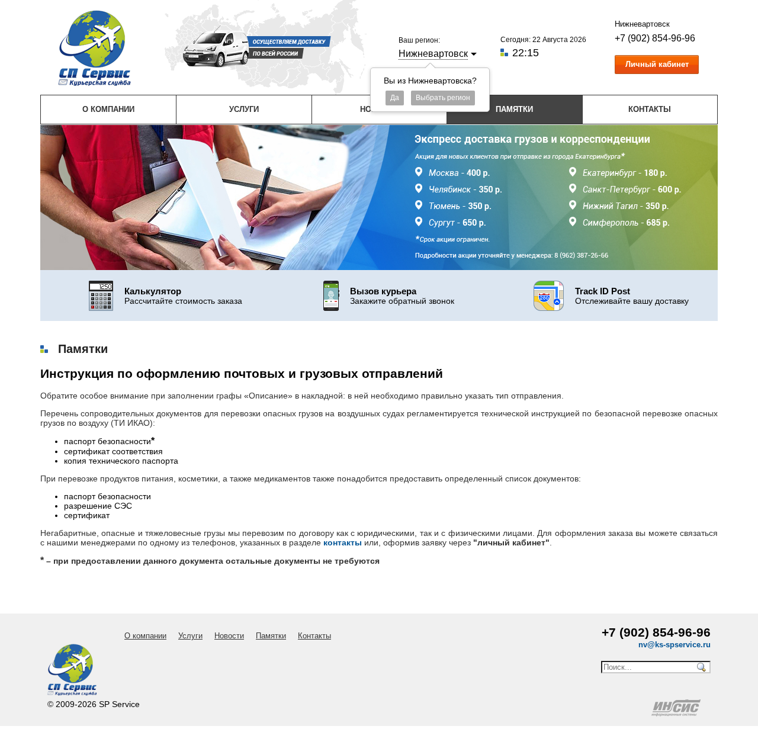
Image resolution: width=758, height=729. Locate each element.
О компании (108, 109)
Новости (229, 635)
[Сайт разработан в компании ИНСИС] (676, 713)
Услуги (244, 109)
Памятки (514, 109)
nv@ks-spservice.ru (674, 644)
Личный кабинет (657, 64)
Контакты (649, 109)
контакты (342, 542)
